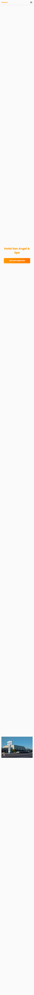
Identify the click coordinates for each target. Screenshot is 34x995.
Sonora (4, 2)
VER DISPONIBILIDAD (17, 260)
